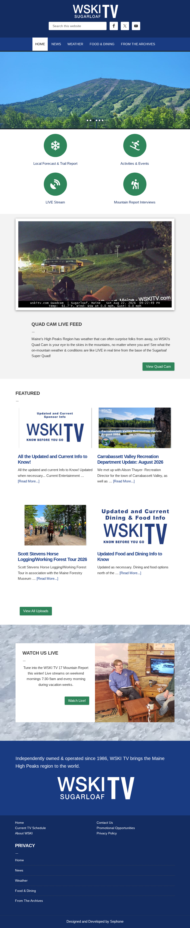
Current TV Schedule (30, 828)
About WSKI (24, 833)
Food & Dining (25, 891)
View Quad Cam (158, 366)
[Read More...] (28, 481)
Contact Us (105, 822)
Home (19, 822)
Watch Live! (77, 701)
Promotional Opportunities (116, 828)
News (19, 870)
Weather (21, 880)
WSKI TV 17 (95, 16)
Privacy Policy (107, 833)
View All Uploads (35, 611)
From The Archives (29, 901)
